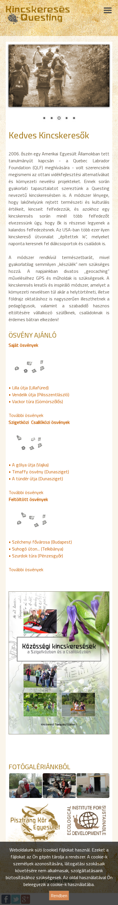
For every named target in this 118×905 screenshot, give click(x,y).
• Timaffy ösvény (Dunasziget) (39, 471)
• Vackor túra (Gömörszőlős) (36, 401)
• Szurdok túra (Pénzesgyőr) (36, 555)
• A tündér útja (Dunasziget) (36, 478)
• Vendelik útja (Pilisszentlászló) (39, 394)
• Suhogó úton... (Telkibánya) (36, 548)
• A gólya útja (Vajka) (29, 464)
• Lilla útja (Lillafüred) (29, 387)
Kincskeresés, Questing (38, 15)
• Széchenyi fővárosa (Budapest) (40, 541)
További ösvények (26, 415)
